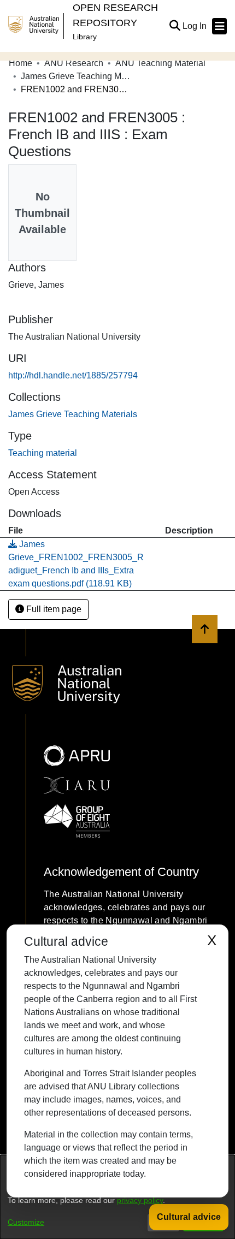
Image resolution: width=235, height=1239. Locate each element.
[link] (72, 414)
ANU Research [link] (73, 63)
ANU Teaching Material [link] (160, 63)
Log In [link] (195, 26)
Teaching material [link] (42, 453)
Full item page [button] (52, 609)
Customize (26, 1222)
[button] (174, 26)
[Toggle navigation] (219, 26)
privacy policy (140, 1200)
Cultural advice (189, 1217)
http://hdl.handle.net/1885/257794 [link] (73, 375)
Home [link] (20, 63)
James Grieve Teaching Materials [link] (75, 76)
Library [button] (85, 36)
